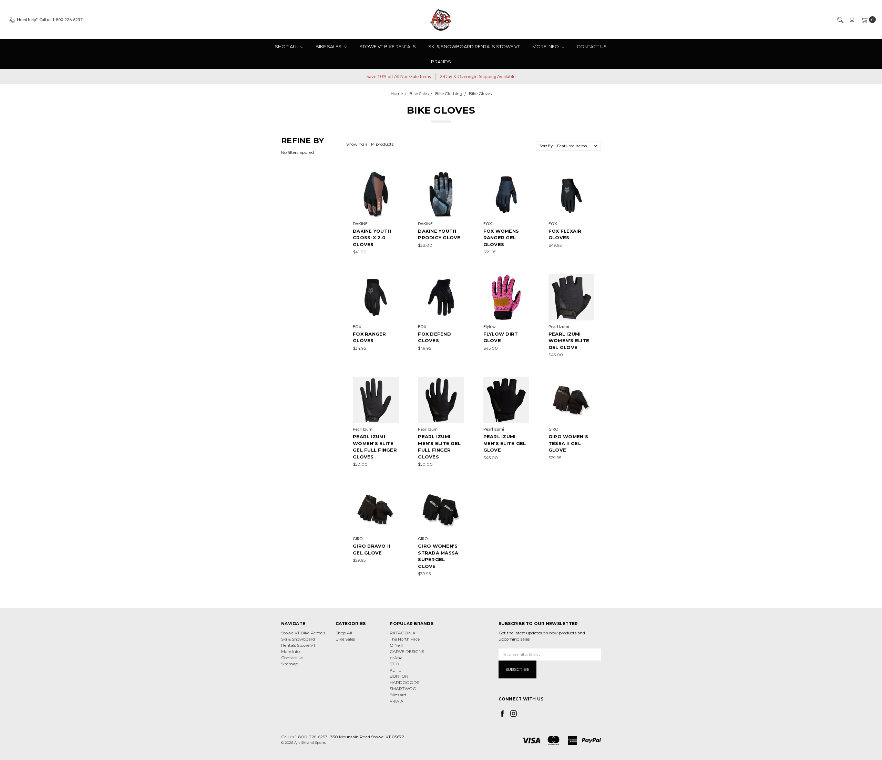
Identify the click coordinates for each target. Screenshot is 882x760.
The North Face (405, 639)
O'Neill (396, 645)
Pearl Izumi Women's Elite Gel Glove (568, 340)
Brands (441, 61)
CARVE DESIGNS (407, 651)
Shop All (287, 46)
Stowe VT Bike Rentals (387, 46)
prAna (396, 657)
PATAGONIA (403, 632)
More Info (546, 46)
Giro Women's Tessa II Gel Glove (568, 443)
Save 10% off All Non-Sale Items (399, 76)
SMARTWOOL (404, 688)
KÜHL (395, 670)
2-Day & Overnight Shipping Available (477, 76)
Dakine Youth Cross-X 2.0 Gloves (372, 237)
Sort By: (547, 145)
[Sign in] (851, 19)
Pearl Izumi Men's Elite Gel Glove (504, 443)
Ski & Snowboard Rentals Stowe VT (474, 46)
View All (398, 701)
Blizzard (398, 694)
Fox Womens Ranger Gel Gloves (501, 237)
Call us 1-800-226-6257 (304, 736)
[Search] (839, 19)
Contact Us (592, 46)
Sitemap (289, 663)
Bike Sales (329, 46)
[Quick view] (394, 176)
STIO (394, 663)
